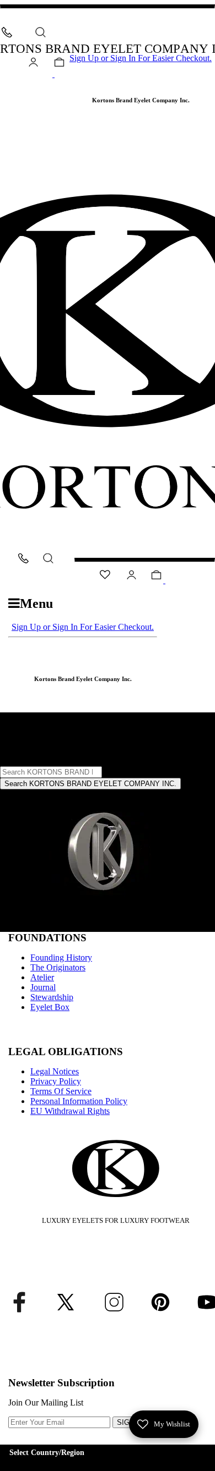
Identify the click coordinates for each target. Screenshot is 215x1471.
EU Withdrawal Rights (70, 1111)
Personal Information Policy (78, 1101)
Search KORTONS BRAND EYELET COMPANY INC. (90, 784)
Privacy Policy (55, 1081)
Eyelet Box (49, 1007)
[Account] (33, 64)
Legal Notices (54, 1071)
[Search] (40, 32)
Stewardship (51, 997)
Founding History (61, 957)
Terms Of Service (61, 1091)
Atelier (42, 977)
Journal (43, 987)
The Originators (57, 967)
